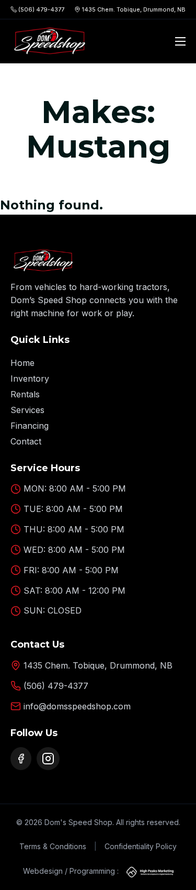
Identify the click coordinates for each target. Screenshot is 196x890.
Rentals (25, 394)
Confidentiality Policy (141, 846)
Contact (25, 441)
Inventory (29, 378)
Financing (29, 425)
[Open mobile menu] (180, 41)
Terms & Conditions (52, 846)
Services (27, 410)
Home (22, 363)
